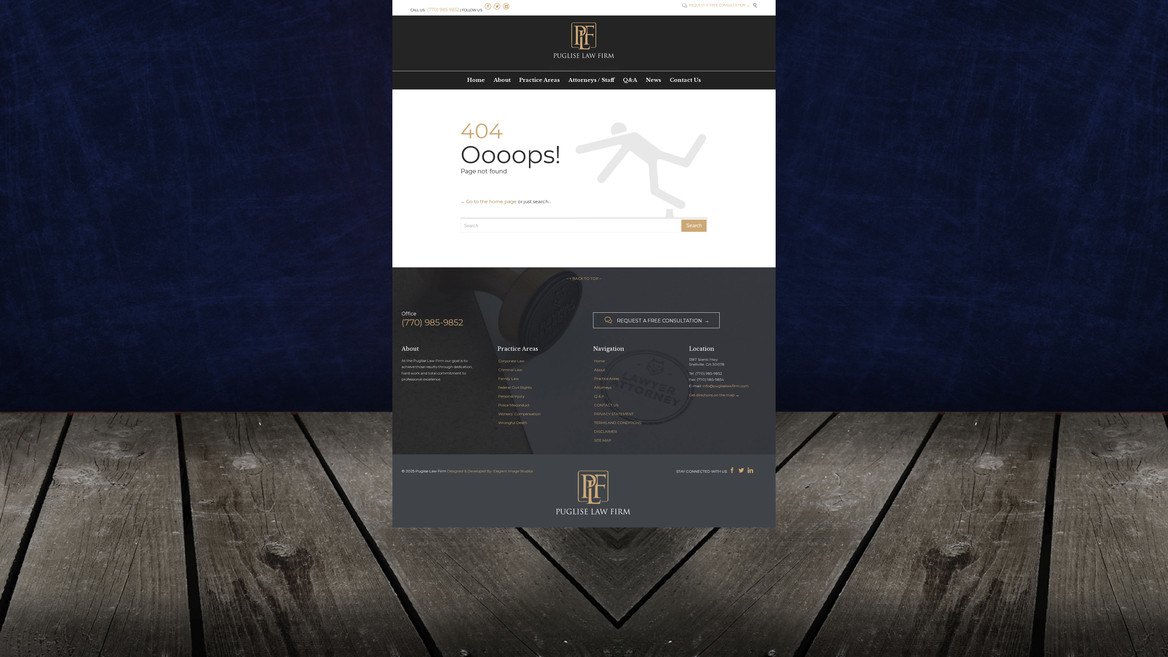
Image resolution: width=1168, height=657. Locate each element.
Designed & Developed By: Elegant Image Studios (490, 471)
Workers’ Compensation (519, 414)
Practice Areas (606, 378)
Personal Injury (511, 396)
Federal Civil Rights (515, 387)
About (599, 369)
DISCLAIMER (605, 431)
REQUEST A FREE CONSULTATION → (719, 5)
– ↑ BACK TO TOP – (584, 278)
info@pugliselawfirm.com (726, 386)
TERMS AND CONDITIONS (617, 422)
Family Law (508, 378)
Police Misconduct (514, 405)
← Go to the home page (488, 201)
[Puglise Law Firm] (584, 40)
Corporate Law (511, 361)
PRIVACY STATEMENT (614, 414)
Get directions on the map (712, 395)
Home (599, 361)
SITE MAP (602, 440)
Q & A (599, 396)
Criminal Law (510, 369)
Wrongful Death (512, 422)
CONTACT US (606, 405)
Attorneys (602, 387)
